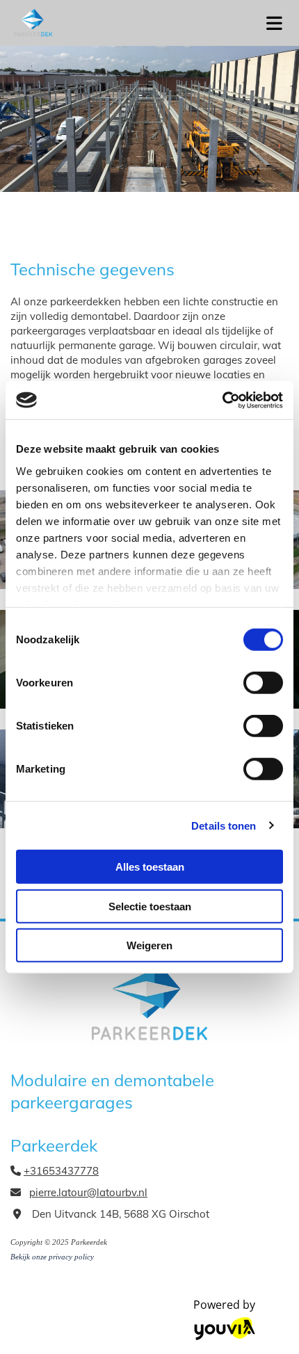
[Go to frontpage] (124, 23)
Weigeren (149, 945)
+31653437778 (61, 1170)
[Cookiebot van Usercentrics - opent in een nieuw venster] (222, 400)
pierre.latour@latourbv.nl (88, 1192)
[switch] (263, 683)
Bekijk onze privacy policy (52, 1256)
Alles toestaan (149, 867)
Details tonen (223, 825)
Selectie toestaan (149, 906)
